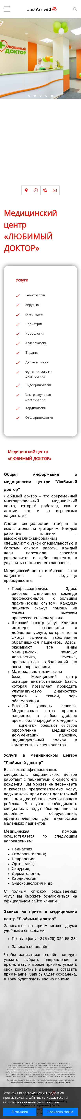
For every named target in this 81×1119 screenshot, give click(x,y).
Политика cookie (60, 1112)
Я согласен (20, 1112)
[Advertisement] (40, 145)
